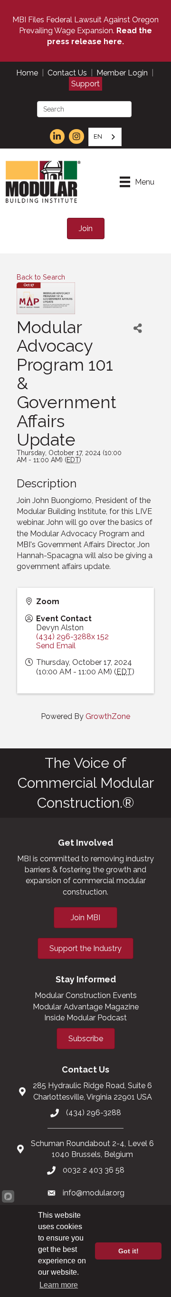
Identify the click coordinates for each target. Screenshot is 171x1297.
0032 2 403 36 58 (93, 1170)
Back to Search (41, 277)
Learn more (58, 1285)
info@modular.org (93, 1192)
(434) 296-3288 (93, 1112)
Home (27, 72)
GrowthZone (108, 716)
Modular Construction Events (86, 995)
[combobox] (105, 137)
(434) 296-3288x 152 (72, 636)
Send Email (56, 645)
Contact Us (67, 72)
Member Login (122, 72)
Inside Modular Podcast (85, 1017)
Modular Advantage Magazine (86, 1006)
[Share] (137, 328)
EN (98, 136)
